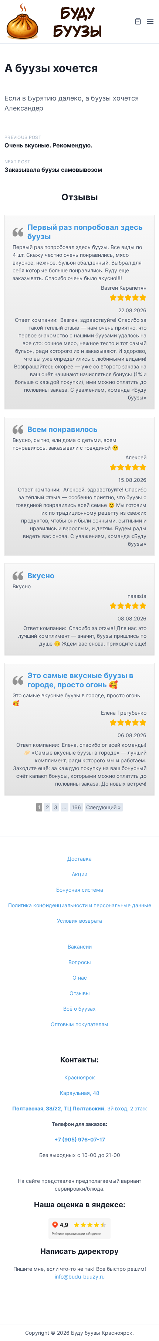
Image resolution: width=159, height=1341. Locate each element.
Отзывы (80, 993)
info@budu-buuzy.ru (80, 1276)
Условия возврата (79, 921)
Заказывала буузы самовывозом (53, 169)
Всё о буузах (79, 1008)
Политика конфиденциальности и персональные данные (79, 905)
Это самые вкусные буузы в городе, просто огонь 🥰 (80, 680)
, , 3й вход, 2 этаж (79, 1108)
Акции (79, 874)
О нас (79, 977)
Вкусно (40, 575)
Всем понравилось (62, 429)
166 (76, 807)
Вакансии (80, 946)
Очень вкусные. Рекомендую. (48, 145)
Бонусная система (79, 889)
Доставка (79, 858)
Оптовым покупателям (79, 1024)
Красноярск (79, 1077)
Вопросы (79, 962)
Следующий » (103, 807)
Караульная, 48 (79, 1093)
